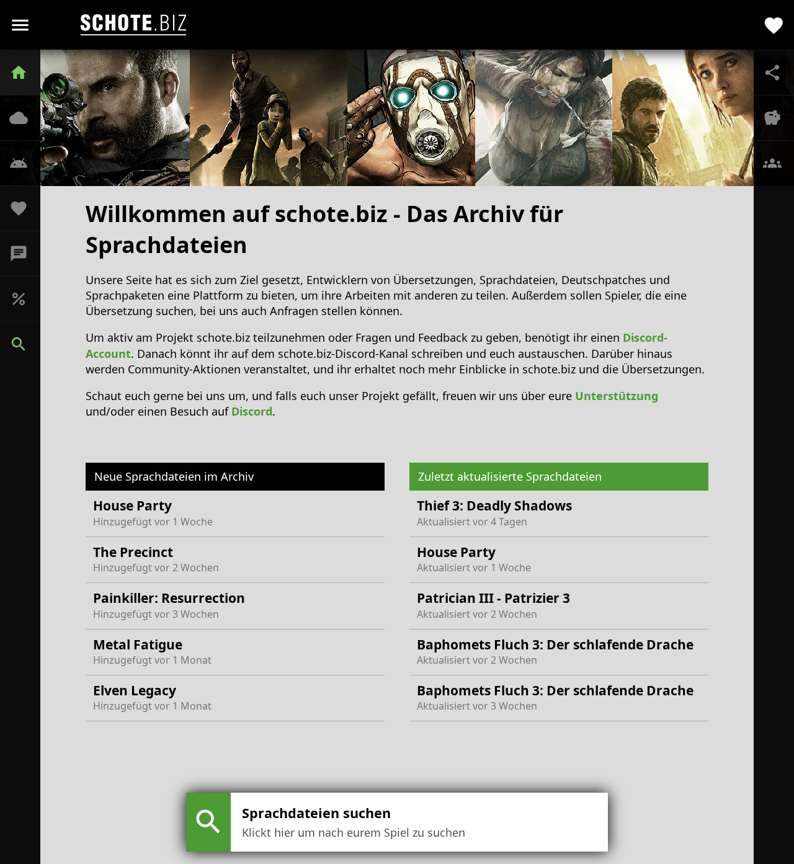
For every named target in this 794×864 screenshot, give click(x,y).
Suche (24, 344)
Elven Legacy (152, 697)
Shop (24, 299)
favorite (773, 24)
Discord (24, 253)
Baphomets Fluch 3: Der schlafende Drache (555, 651)
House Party (153, 512)
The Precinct (156, 558)
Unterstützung (616, 395)
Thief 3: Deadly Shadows (494, 512)
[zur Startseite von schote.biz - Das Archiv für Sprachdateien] (133, 24)
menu (20, 25)
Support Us (24, 208)
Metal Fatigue (152, 651)
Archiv (24, 118)
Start (24, 72)
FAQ (24, 163)
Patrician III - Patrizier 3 (493, 604)
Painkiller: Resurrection (169, 604)
